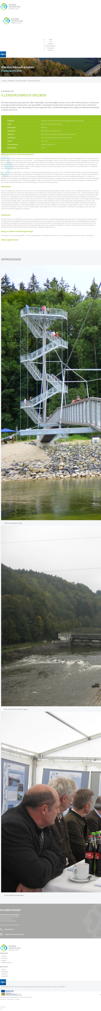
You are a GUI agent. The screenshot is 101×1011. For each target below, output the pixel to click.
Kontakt (50, 50)
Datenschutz (5, 976)
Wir (50, 41)
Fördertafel (62, 986)
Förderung (50, 48)
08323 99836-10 (9, 929)
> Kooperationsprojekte (21, 80)
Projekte (50, 44)
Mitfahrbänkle (50, 46)
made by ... (18, 999)
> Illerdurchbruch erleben (33, 80)
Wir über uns (5, 958)
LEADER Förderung (6, 962)
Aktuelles (4, 960)
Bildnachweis (5, 971)
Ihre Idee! (4, 956)
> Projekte (3, 80)
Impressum (4, 974)
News (50, 39)
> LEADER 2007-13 (11, 80)
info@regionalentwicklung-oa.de (14, 934)
